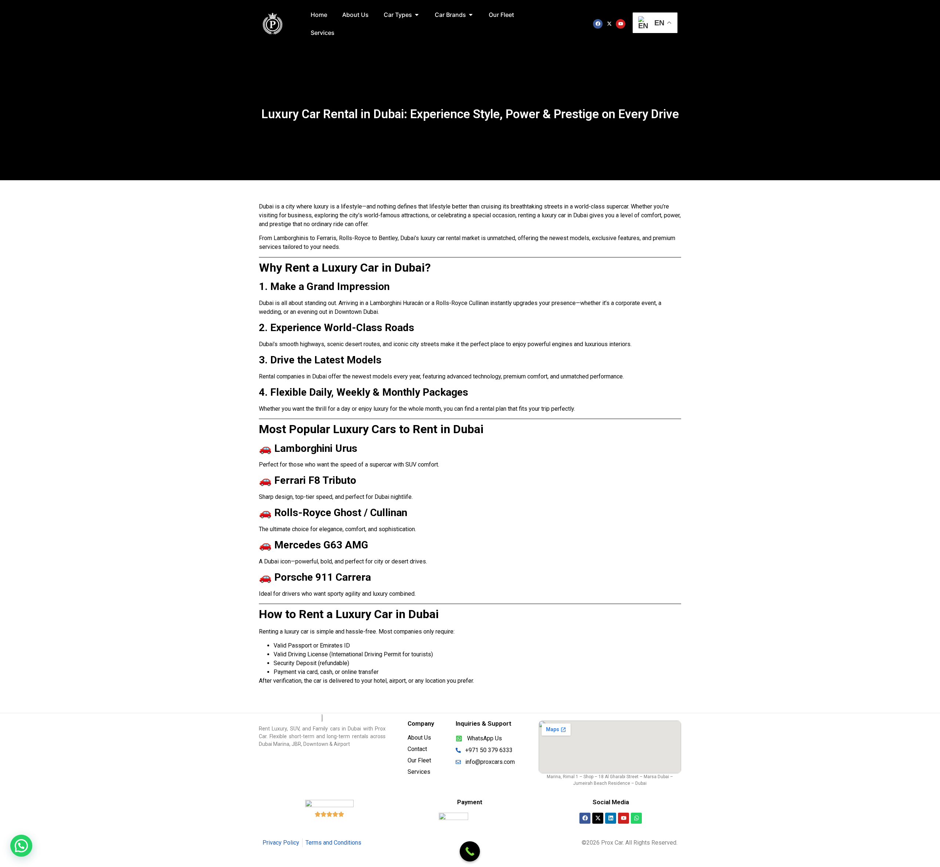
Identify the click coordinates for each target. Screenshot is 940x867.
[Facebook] (598, 24)
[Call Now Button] (470, 851)
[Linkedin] (610, 818)
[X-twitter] (609, 24)
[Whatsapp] (636, 818)
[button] (21, 846)
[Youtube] (620, 24)
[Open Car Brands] (471, 14)
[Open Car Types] (417, 14)
